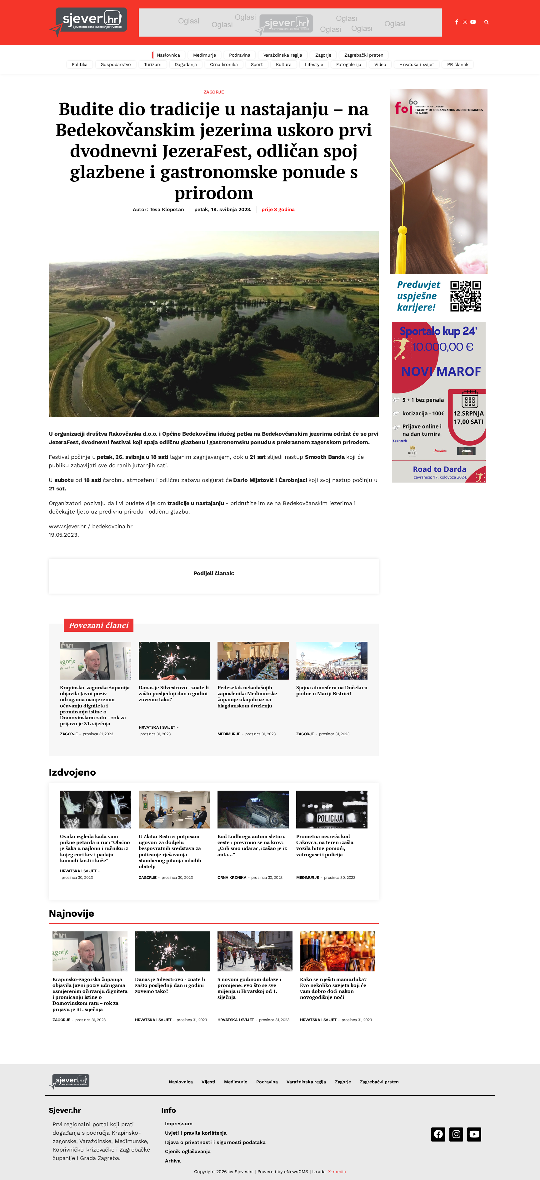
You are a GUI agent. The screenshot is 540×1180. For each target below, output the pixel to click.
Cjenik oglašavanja (187, 1151)
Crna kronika (224, 64)
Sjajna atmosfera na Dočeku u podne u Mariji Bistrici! (332, 690)
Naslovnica (168, 55)
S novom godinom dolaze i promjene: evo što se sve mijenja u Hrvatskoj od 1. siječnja (249, 988)
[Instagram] (465, 22)
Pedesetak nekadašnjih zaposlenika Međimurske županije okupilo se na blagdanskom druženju (247, 697)
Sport (257, 64)
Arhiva (173, 1161)
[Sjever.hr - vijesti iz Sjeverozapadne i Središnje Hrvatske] (88, 23)
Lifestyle (314, 64)
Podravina (239, 55)
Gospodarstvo (116, 64)
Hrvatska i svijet (416, 64)
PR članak (457, 64)
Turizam (153, 64)
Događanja (186, 64)
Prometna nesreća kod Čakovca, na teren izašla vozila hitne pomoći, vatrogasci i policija (324, 845)
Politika (80, 64)
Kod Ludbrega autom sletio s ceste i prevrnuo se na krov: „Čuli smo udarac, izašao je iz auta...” (252, 845)
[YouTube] (473, 22)
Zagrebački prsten (363, 55)
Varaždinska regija (282, 55)
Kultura (284, 64)
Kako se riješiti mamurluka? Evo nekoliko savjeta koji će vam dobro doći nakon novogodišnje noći (333, 988)
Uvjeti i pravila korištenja (196, 1133)
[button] (486, 22)
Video (380, 64)
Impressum (178, 1124)
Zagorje (323, 55)
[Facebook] (457, 22)
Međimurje (204, 55)
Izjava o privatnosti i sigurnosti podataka (215, 1142)
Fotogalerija (348, 64)
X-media (337, 1171)
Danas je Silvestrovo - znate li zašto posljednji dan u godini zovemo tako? (174, 694)
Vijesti (208, 1081)
